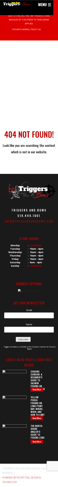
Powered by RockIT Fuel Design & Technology (21, 480)
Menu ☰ (44, 4)
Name (29, 324)
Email (29, 310)
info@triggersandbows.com (29, 221)
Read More (37, 389)
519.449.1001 (29, 216)
